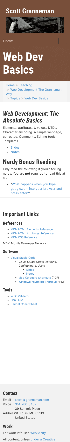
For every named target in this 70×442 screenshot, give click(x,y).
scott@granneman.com (32, 400)
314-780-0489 (25, 404)
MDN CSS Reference (24, 237)
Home (8, 41)
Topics (15, 98)
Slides (15, 147)
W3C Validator (20, 296)
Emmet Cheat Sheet (24, 304)
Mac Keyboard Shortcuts (34, 277)
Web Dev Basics (36, 98)
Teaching (25, 85)
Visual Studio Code (23, 257)
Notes (15, 152)
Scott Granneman (30, 10)
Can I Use (17, 300)
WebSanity (38, 433)
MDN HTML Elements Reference (32, 229)
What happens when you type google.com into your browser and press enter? (36, 188)
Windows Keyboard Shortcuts (38, 281)
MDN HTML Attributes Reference (32, 233)
